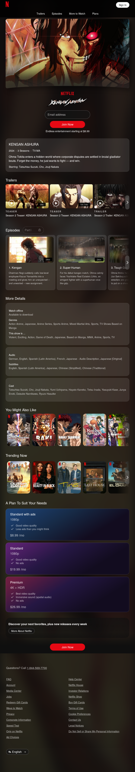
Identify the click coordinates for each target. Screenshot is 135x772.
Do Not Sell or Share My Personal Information (94, 731)
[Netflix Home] (18, 4)
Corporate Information (18, 719)
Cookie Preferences (80, 714)
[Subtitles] (121, 79)
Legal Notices (76, 725)
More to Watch (77, 13)
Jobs (9, 696)
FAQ (8, 679)
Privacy (10, 714)
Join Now (67, 124)
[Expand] (113, 79)
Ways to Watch (14, 708)
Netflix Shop (75, 696)
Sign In (123, 5)
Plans (95, 13)
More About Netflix (21, 631)
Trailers (41, 13)
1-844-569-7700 (37, 668)
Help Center (75, 679)
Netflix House (76, 685)
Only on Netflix (14, 731)
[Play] (13, 79)
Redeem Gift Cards (17, 702)
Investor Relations (79, 691)
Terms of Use (76, 708)
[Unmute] (21, 79)
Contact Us (75, 719)
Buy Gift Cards (77, 702)
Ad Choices (12, 737)
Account (10, 685)
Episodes (57, 13)
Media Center (13, 691)
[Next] (127, 202)
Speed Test (12, 725)
